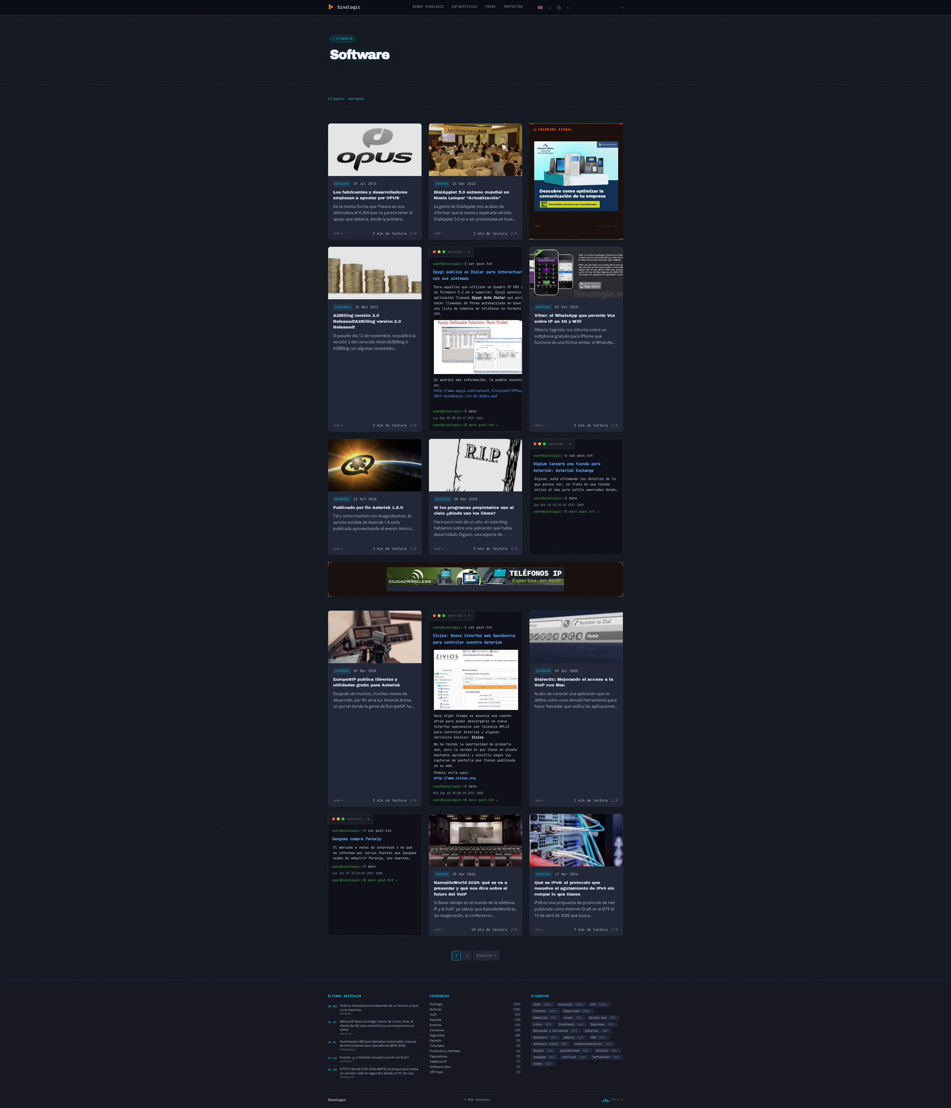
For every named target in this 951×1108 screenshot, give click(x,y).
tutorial (596, 1030)
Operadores (475, 1056)
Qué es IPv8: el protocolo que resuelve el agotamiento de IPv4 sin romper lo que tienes (574, 888)
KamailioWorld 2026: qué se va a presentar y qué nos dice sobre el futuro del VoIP (470, 888)
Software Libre (475, 1067)
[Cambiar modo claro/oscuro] (559, 7)
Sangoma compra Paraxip (356, 838)
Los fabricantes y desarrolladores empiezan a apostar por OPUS (370, 195)
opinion (606, 1050)
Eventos (442, 183)
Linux (542, 1024)
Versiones (475, 1030)
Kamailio (544, 1017)
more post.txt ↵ (483, 425)
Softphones (606, 1057)
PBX (598, 1037)
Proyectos (513, 6)
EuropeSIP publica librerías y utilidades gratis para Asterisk (366, 682)
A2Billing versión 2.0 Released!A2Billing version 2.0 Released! (367, 321)
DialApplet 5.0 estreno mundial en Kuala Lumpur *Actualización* (471, 195)
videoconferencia (592, 1044)
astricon (573, 1057)
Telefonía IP (475, 1061)
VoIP (475, 1014)
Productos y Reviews (475, 1051)
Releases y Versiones (555, 1030)
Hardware (544, 1037)
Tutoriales (475, 1046)
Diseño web (602, 1017)
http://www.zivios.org (455, 778)
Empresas (602, 1024)
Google (543, 1050)
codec (542, 1063)
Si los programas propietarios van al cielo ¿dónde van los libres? (474, 510)
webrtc (573, 1037)
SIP (598, 1004)
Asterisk (342, 499)
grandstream (574, 1050)
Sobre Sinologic (428, 6)
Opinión (475, 1040)
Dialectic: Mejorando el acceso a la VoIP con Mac (573, 682)
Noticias (342, 183)
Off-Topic (475, 1072)
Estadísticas (464, 6)
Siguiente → (486, 955)
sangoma (544, 1057)
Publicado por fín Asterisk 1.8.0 (368, 507)
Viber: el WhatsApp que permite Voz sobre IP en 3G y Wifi (574, 318)
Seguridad (475, 1035)
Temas (490, 6)
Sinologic (343, 307)
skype (573, 1017)
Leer (336, 233)
